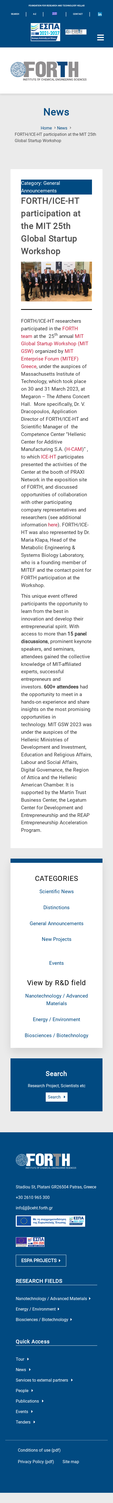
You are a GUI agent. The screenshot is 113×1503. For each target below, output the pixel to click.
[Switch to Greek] (54, 14)
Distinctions (56, 907)
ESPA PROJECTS (39, 1260)
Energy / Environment (56, 1019)
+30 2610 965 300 (33, 1197)
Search (55, 1097)
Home (46, 128)
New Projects (56, 939)
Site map (71, 1461)
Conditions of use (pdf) (39, 1450)
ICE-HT (48, 457)
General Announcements (57, 923)
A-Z (34, 14)
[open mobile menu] (100, 37)
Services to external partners (42, 1380)
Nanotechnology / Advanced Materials (51, 1298)
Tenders (24, 1422)
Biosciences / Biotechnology (56, 1035)
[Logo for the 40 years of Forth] (76, 32)
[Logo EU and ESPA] (45, 32)
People (22, 1390)
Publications (28, 1401)
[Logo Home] (56, 70)
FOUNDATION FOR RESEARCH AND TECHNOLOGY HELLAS (57, 5)
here (53, 525)
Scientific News (56, 891)
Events (56, 963)
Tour (20, 1359)
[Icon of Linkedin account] (100, 14)
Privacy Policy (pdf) (36, 1461)
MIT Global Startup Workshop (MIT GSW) (54, 343)
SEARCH (15, 14)
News (62, 128)
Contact (78, 14)
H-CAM (74, 449)
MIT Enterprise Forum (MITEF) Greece (50, 358)
